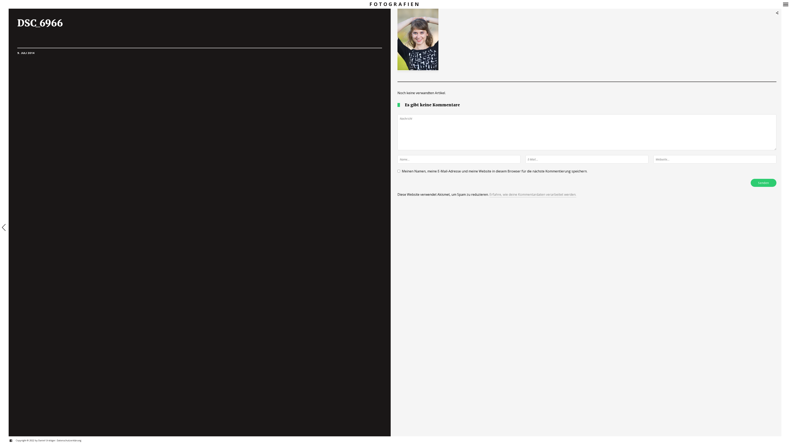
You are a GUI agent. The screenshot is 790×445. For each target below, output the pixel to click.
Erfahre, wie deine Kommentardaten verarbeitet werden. (532, 194)
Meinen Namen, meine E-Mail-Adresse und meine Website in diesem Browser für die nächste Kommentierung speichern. (494, 171)
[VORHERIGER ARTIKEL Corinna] (4, 227)
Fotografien (394, 4)
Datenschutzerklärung (69, 440)
